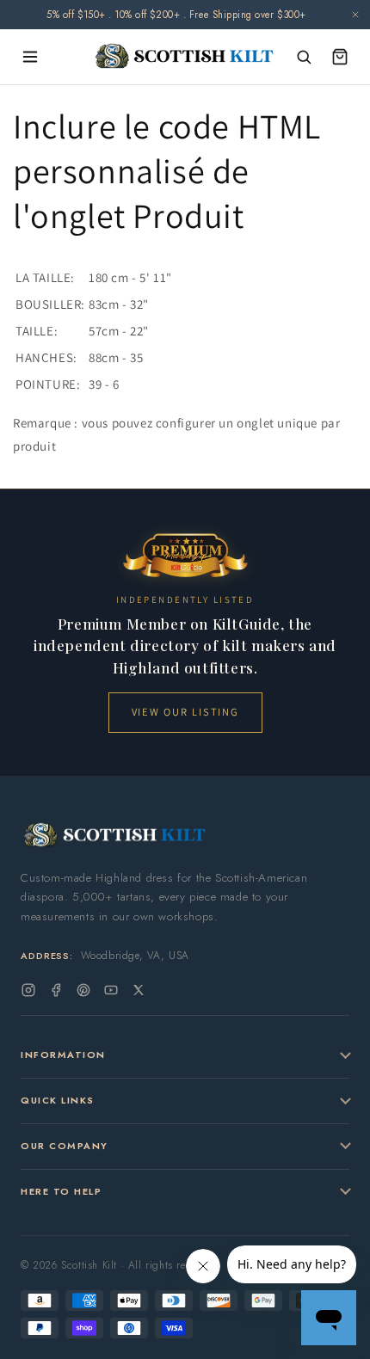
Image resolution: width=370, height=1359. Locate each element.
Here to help (61, 1191)
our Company (64, 1146)
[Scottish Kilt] (185, 57)
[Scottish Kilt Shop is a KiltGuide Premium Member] (185, 555)
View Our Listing (185, 711)
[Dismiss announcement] (355, 14)
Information (63, 1054)
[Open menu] (30, 56)
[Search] (303, 56)
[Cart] (340, 56)
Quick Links (58, 1100)
